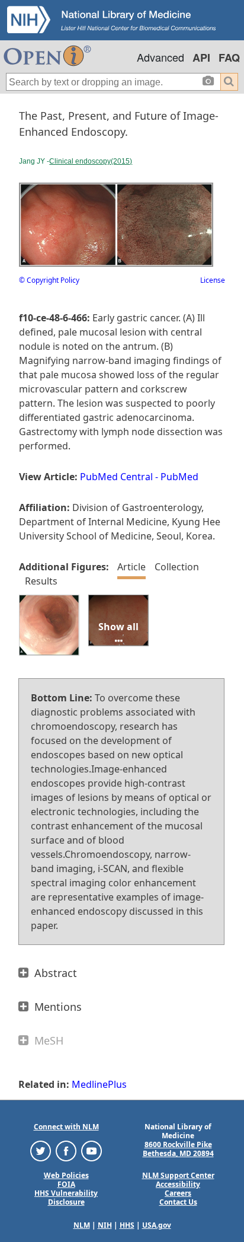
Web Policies (66, 1175)
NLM (81, 1225)
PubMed (179, 476)
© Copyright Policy (49, 280)
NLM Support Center (178, 1175)
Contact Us (178, 1202)
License (212, 280)
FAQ (229, 57)
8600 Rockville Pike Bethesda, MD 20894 (178, 1148)
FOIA (66, 1184)
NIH (105, 1225)
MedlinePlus (99, 1084)
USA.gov (156, 1225)
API (201, 57)
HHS (127, 1225)
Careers (178, 1193)
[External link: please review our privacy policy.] (40, 1150)
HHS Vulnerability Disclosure (66, 1197)
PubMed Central (116, 476)
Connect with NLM (66, 1127)
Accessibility (178, 1184)
